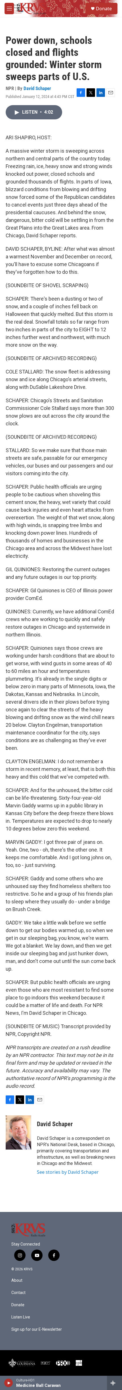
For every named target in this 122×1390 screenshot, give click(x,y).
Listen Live (20, 1317)
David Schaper (37, 88)
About (16, 1280)
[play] (8, 1383)
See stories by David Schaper (68, 1172)
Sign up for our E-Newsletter (36, 1329)
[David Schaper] (18, 1132)
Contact (18, 1293)
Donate (104, 8)
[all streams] (114, 1383)
